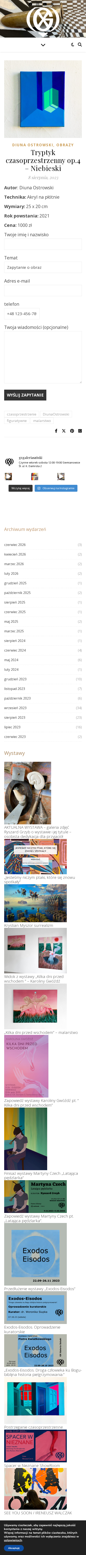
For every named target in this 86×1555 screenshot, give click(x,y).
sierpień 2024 (14, 640)
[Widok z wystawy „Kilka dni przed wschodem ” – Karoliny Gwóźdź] (35, 951)
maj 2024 (11, 660)
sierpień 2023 (14, 717)
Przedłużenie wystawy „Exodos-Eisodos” (39, 1288)
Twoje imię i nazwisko (26, 234)
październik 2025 (17, 592)
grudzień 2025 (15, 583)
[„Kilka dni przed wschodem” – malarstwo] (35, 1006)
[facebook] (31, 4)
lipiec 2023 (12, 727)
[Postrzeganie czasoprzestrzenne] (35, 1400)
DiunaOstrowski (56, 414)
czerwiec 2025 (15, 612)
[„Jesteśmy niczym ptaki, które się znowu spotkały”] (35, 856)
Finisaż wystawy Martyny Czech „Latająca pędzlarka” (41, 1176)
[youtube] (45, 4)
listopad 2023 (14, 688)
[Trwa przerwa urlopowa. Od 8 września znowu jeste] (34, 476)
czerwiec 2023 (15, 736)
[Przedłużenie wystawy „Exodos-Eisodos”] (35, 1254)
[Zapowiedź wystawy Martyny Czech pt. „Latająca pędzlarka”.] (35, 1196)
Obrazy (65, 145)
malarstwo (42, 420)
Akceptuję (14, 1548)
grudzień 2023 (15, 679)
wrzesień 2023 (15, 708)
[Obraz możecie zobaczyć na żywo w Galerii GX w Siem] (61, 476)
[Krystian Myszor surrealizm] (35, 903)
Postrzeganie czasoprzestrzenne (33, 1427)
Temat (11, 258)
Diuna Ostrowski (32, 145)
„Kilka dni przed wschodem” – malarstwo (41, 1032)
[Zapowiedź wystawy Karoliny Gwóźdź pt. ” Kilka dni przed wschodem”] (26, 1066)
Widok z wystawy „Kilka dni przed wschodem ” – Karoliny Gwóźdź (34, 979)
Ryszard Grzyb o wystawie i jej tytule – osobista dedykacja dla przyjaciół (37, 834)
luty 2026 (11, 573)
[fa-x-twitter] (52, 4)
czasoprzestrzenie (21, 414)
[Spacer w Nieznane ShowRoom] (35, 1446)
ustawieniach (13, 1540)
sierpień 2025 (14, 602)
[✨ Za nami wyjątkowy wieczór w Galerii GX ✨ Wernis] (8, 476)
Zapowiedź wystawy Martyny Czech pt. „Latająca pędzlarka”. (39, 1218)
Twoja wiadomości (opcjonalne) (36, 327)
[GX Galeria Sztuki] (43, 21)
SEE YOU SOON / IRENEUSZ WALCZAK (38, 1513)
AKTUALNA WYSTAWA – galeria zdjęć (36, 827)
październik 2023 (17, 698)
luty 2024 (11, 669)
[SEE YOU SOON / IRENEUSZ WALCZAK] (35, 1489)
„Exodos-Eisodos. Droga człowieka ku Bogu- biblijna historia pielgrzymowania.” (43, 1372)
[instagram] (38, 4)
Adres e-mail (17, 281)
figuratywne (17, 420)
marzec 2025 (14, 631)
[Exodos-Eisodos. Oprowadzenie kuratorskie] (35, 1307)
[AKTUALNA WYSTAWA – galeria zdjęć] (27, 793)
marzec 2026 (14, 564)
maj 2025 (11, 621)
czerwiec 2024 (15, 650)
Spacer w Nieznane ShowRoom (32, 1465)
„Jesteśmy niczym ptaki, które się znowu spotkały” (39, 880)
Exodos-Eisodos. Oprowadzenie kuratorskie (32, 1329)
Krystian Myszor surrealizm (28, 925)
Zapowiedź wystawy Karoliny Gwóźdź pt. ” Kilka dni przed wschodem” (41, 1103)
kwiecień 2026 (15, 554)
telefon (11, 304)
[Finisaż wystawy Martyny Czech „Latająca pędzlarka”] (25, 1139)
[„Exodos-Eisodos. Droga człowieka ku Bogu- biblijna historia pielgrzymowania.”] (35, 1350)
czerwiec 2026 (15, 544)
